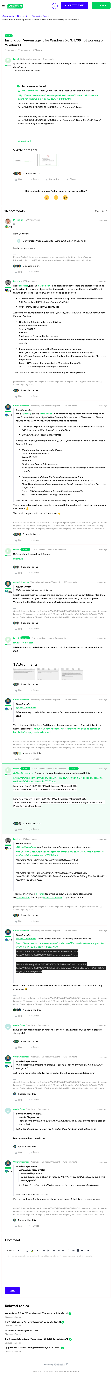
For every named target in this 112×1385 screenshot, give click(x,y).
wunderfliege (19, 1025)
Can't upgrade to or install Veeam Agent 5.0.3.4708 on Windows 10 (36, 1339)
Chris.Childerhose (21, 405)
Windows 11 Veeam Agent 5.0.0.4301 (22, 1330)
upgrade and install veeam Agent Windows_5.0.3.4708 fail (33, 1347)
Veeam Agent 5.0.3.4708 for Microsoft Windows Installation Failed (36, 1313)
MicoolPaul (18, 219)
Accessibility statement (67, 1371)
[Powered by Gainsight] (56, 1365)
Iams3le (16, 281)
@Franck (23, 286)
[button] (3, 6)
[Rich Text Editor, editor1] (56, 1268)
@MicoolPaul (44, 286)
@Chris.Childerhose (28, 91)
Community (8, 16)
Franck (16, 59)
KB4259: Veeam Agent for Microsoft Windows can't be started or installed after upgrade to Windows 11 (56, 730)
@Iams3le (18, 559)
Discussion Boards (41, 16)
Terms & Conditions (43, 1371)
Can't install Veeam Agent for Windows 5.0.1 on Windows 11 (33, 1322)
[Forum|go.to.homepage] (15, 6)
